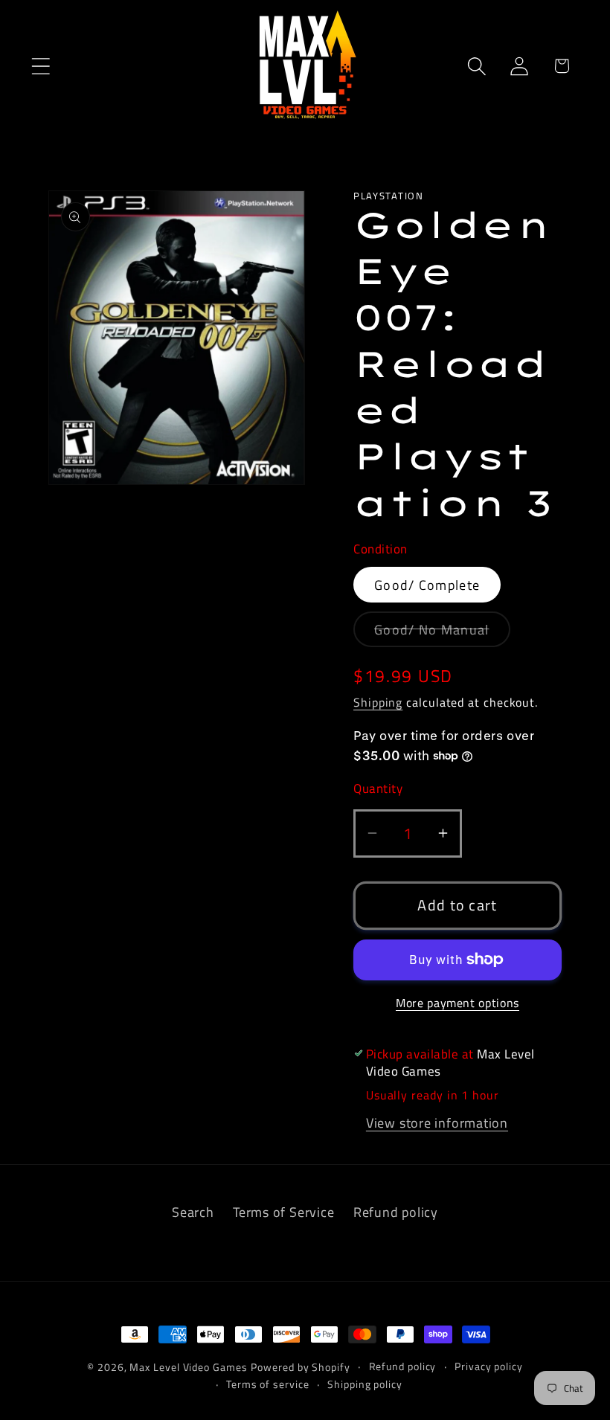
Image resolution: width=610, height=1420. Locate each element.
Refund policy (395, 1211)
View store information (437, 1122)
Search (193, 1211)
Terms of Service (283, 1211)
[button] (40, 66)
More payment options (457, 1003)
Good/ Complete (427, 584)
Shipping (377, 702)
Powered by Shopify (300, 1367)
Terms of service (267, 1384)
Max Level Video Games (188, 1367)
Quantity (377, 788)
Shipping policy (364, 1384)
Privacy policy (489, 1366)
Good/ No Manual (442, 632)
